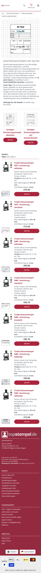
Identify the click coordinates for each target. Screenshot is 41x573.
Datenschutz (6, 541)
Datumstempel (27, 13)
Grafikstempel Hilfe (9, 488)
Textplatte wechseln (9, 486)
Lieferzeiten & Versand (10, 512)
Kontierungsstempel (9, 16)
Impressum (6, 538)
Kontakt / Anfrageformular (11, 522)
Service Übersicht (8, 475)
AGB (3, 543)
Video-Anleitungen (8, 496)
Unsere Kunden (7, 514)
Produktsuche (7, 478)
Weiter (10, 140)
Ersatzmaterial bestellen (10, 493)
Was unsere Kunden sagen (11, 517)
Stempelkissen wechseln (11, 483)
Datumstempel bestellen (11, 491)
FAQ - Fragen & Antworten (11, 509)
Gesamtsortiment (13, 13)
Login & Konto (7, 520)
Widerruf (5, 525)
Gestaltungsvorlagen (9, 480)
